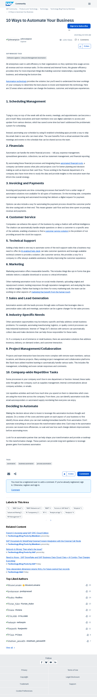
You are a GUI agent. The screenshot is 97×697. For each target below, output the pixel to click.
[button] (80, 46)
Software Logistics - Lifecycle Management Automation (26, 58)
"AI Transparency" (32, 512)
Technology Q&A (15, 572)
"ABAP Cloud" (17, 508)
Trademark (24, 684)
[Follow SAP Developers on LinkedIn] (55, 662)
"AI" (44, 512)
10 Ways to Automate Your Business (40, 20)
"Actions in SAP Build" (61, 508)
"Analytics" (68, 512)
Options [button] (68, 30)
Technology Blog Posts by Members (62, 9)
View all (9, 648)
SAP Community (11, 9)
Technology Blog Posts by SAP (22, 552)
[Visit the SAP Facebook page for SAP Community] (42, 662)
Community (20, 4)
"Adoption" (77, 508)
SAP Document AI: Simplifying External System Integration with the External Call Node (43, 541)
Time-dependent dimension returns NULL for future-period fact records (38, 569)
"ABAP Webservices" (33, 508)
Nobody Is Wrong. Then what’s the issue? (24, 549)
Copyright (24, 677)
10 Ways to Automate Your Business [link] (20, 12)
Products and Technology (28, 9)
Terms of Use (73, 670)
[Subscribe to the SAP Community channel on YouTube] (51, 662)
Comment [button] (84, 474)
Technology (44, 9)
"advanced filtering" (14, 512)
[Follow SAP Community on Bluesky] (46, 662)
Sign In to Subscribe (79, 26)
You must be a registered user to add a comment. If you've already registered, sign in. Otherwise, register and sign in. (47, 483)
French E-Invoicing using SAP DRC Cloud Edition (27, 533)
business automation (26, 464)
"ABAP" (47, 508)
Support (72, 684)
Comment (15, 490)
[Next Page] (50, 520)
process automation (44, 464)
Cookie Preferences (24, 691)
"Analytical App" (55, 512)
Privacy (24, 670)
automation (11, 464)
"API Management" (13, 517)
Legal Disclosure (73, 677)
